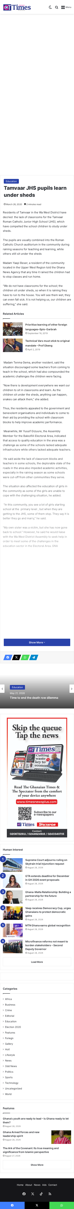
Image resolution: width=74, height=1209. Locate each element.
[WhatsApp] (24, 657)
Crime (8, 1010)
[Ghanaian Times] (17, 7)
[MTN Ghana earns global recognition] (13, 930)
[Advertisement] (37, 54)
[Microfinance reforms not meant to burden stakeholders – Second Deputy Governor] (13, 946)
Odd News (11, 1066)
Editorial (9, 1015)
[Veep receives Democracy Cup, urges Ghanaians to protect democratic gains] (13, 913)
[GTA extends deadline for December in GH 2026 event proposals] (13, 881)
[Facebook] (6, 657)
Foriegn (9, 1038)
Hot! (7, 1049)
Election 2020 (13, 1027)
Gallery (9, 1043)
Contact (52, 1184)
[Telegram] (32, 657)
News (8, 1060)
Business (10, 1004)
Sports (9, 1077)
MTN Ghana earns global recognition (47, 925)
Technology (11, 1082)
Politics (9, 1071)
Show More (36, 642)
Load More (37, 961)
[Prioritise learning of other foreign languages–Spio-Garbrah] (13, 329)
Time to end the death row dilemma (34, 698)
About (28, 1184)
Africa (8, 999)
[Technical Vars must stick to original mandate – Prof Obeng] (13, 345)
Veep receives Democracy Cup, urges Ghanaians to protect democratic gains (48, 912)
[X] (15, 657)
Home (20, 1184)
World (8, 1094)
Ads (44, 1184)
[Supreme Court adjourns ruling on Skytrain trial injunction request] (13, 865)
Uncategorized (13, 1088)
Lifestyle (10, 1055)
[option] (37, 688)
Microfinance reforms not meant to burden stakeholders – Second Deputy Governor (46, 945)
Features (10, 1032)
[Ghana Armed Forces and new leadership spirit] (61, 1137)
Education (11, 181)
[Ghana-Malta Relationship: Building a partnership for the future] (13, 897)
